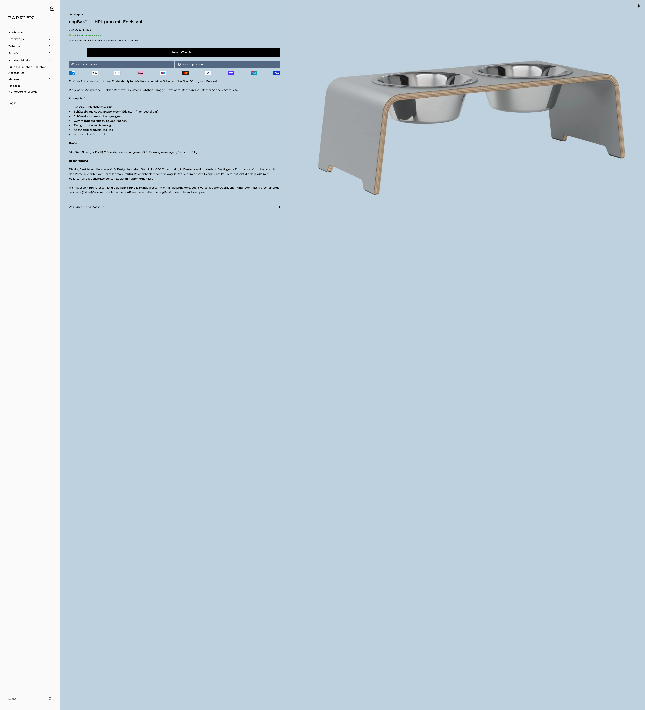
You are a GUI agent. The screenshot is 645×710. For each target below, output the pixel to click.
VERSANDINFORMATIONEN (88, 207)
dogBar (78, 14)
